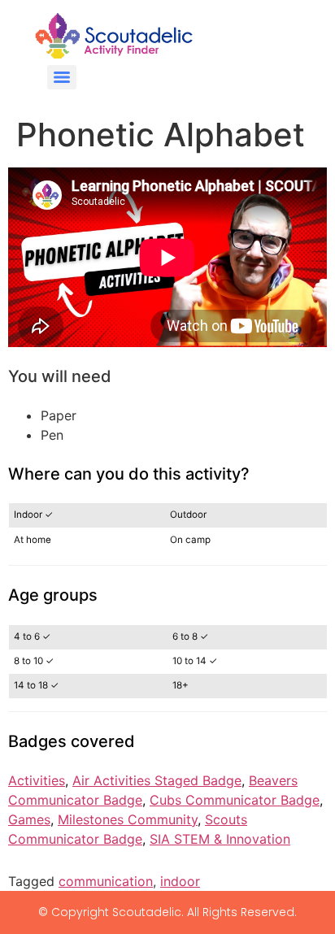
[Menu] (61, 77)
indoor (180, 881)
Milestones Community (128, 819)
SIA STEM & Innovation (220, 839)
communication (106, 881)
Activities (36, 780)
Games (29, 819)
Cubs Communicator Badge (235, 800)
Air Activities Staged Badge (156, 780)
